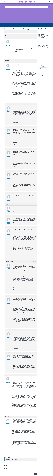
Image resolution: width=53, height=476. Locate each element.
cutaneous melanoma (41, 77)
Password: (5, 468)
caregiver (40, 79)
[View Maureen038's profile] (8, 209)
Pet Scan (39, 68)
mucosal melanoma (41, 80)
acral (39, 83)
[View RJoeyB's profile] (8, 266)
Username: (5, 465)
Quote (33, 104)
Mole (39, 86)
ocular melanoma (41, 82)
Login (49, 1)
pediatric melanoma (41, 85)
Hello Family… (40, 62)
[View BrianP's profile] (8, 131)
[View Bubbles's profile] (8, 109)
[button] (44, 2)
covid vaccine (40, 65)
